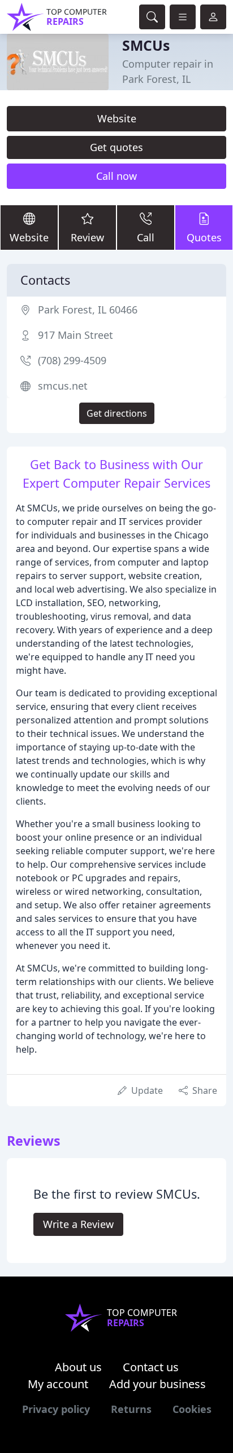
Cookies (192, 1409)
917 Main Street (75, 335)
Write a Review (78, 1224)
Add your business (157, 1384)
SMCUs (146, 45)
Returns (131, 1409)
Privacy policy (56, 1409)
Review (87, 237)
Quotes (204, 237)
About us (78, 1367)
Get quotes (116, 147)
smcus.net (63, 385)
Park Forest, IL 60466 (87, 309)
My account (58, 1384)
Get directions (117, 413)
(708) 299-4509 (72, 360)
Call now (116, 176)
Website (116, 118)
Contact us (151, 1367)
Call (145, 237)
